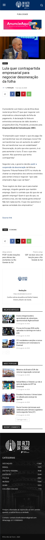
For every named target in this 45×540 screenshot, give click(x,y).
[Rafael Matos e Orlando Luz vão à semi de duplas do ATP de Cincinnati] (8, 385)
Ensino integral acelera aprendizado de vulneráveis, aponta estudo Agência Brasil (27, 318)
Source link (7, 218)
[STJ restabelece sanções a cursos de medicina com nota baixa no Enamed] (8, 343)
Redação (10, 88)
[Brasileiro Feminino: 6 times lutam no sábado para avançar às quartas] (8, 397)
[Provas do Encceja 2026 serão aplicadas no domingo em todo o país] (8, 331)
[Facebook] (12, 94)
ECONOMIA (12, 230)
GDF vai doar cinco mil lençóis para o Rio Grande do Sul (34, 257)
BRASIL (5, 63)
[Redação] (4, 88)
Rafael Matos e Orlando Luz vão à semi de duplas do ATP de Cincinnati (29, 384)
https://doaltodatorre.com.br (22, 294)
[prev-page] (3, 352)
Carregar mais (22, 420)
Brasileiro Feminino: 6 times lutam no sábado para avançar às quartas (29, 397)
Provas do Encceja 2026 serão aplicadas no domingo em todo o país (28, 330)
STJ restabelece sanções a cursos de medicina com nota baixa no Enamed (29, 342)
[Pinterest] (23, 94)
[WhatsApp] (29, 94)
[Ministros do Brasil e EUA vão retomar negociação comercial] (8, 373)
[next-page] (7, 352)
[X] (17, 94)
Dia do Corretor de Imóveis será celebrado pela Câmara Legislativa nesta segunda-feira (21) (29, 409)
